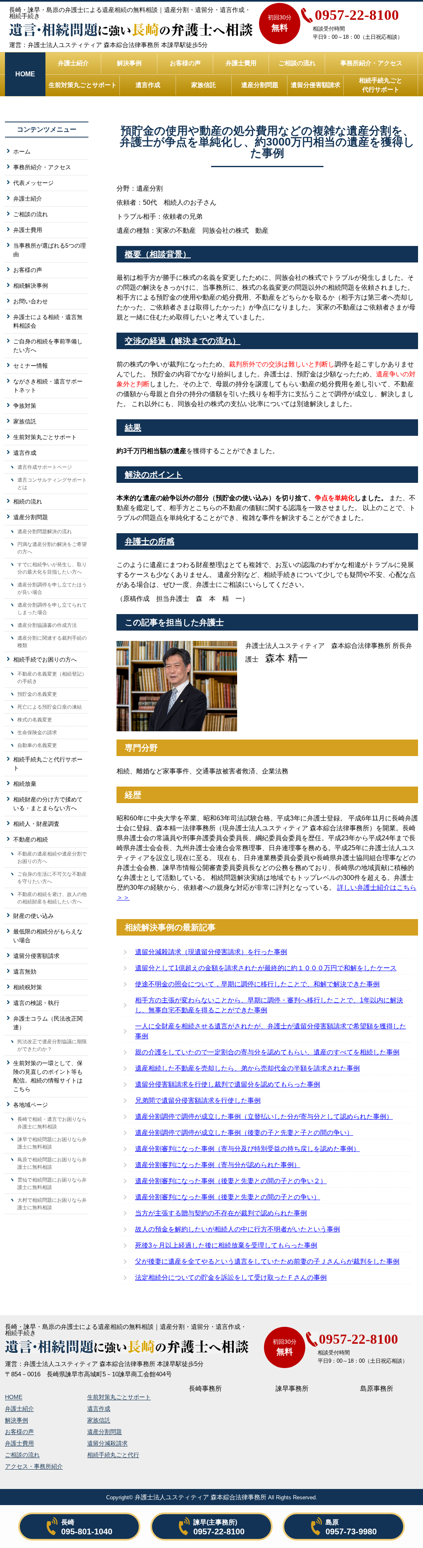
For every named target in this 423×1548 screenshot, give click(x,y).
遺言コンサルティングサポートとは (52, 483)
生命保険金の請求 (37, 732)
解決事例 (129, 62)
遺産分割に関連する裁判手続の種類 (52, 641)
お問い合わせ (30, 301)
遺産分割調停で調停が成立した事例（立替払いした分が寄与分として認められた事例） (264, 1116)
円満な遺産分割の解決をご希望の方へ (52, 548)
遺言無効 (24, 971)
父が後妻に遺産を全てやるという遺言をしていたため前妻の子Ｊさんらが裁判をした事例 (267, 1261)
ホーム (22, 151)
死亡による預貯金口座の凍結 (49, 707)
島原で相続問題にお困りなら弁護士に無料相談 (52, 1163)
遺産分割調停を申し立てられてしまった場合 (52, 608)
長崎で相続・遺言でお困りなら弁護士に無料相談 (52, 1123)
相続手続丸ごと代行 (113, 1455)
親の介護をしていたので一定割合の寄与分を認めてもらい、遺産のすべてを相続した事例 (267, 1052)
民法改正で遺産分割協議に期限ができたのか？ (52, 1045)
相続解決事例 (30, 285)
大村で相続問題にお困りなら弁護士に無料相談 (52, 1203)
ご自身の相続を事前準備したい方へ (48, 345)
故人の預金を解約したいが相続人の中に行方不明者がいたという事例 (237, 1229)
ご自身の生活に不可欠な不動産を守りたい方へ (52, 877)
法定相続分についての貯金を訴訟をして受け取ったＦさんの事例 (231, 1277)
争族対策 (24, 405)
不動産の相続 (30, 839)
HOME (13, 1397)
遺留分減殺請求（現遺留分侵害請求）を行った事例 (211, 951)
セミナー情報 (30, 365)
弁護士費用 (241, 62)
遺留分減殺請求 (107, 1443)
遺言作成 (147, 84)
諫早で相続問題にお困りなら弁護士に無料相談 (52, 1143)
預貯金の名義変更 (37, 694)
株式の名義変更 (34, 720)
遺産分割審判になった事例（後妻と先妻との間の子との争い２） (231, 1180)
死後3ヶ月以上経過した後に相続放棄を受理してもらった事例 (226, 1245)
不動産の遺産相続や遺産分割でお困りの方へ (52, 857)
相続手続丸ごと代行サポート (380, 85)
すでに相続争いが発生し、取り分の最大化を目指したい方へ (52, 568)
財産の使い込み (33, 915)
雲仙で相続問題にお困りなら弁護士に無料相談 (52, 1183)
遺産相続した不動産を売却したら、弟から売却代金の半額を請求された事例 (247, 1068)
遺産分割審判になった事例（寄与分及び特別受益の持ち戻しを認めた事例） (247, 1148)
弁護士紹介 (73, 62)
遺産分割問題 (259, 84)
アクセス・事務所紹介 (34, 1466)
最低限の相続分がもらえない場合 (48, 935)
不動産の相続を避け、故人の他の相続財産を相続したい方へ (52, 898)
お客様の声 (185, 62)
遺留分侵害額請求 (315, 84)
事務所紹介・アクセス (371, 62)
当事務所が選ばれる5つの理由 (49, 250)
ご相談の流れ (297, 62)
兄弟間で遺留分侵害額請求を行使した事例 (198, 1100)
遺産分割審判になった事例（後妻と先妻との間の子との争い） (227, 1197)
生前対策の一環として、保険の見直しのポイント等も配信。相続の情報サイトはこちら (48, 1076)
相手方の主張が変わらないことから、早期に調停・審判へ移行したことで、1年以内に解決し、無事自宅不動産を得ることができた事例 (269, 1005)
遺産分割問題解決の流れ (44, 531)
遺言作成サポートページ (44, 467)
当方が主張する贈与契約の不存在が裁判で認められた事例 (221, 1213)
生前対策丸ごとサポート (83, 84)
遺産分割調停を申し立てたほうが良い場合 (52, 588)
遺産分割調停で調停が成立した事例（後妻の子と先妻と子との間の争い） (244, 1132)
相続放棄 (24, 783)
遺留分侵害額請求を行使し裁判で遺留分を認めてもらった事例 (227, 1084)
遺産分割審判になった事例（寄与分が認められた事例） (217, 1164)
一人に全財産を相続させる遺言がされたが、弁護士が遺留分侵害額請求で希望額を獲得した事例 (270, 1031)
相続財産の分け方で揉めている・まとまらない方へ (48, 803)
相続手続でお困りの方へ (45, 659)
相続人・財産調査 (36, 823)
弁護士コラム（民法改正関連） (48, 1022)
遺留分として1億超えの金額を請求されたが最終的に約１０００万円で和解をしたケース (266, 967)
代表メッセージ (33, 183)
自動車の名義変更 (37, 745)
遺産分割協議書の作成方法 (47, 625)
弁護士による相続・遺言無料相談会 (48, 321)
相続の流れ (27, 501)
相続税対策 (27, 987)
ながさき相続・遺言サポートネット (48, 385)
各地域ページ (30, 1104)
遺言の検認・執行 (36, 1003)
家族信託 (203, 84)
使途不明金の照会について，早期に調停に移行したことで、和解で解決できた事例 (257, 984)
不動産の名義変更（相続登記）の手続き (52, 677)
